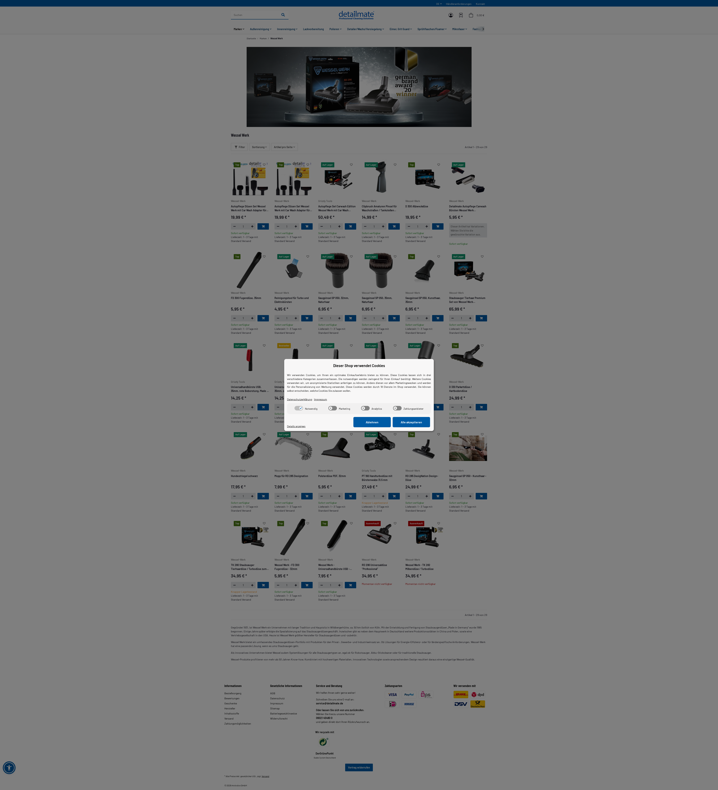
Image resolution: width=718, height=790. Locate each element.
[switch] (298, 408)
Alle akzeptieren (411, 422)
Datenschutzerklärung (299, 399)
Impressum (320, 399)
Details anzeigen (296, 426)
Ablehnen (372, 422)
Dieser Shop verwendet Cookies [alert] (359, 365)
